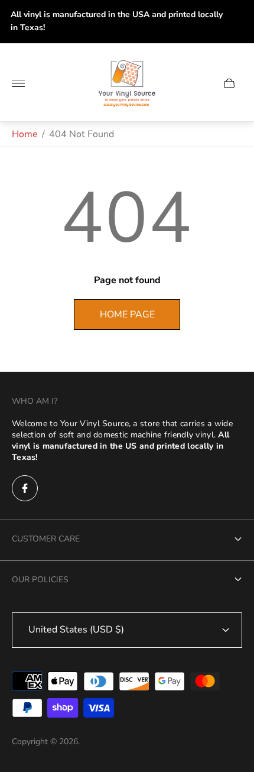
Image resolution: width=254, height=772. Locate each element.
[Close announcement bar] (236, 21)
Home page (127, 314)
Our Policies (40, 579)
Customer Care (46, 538)
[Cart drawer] (229, 83)
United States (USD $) (76, 629)
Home (25, 134)
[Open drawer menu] (18, 83)
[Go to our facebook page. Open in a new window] (25, 488)
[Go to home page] (127, 83)
